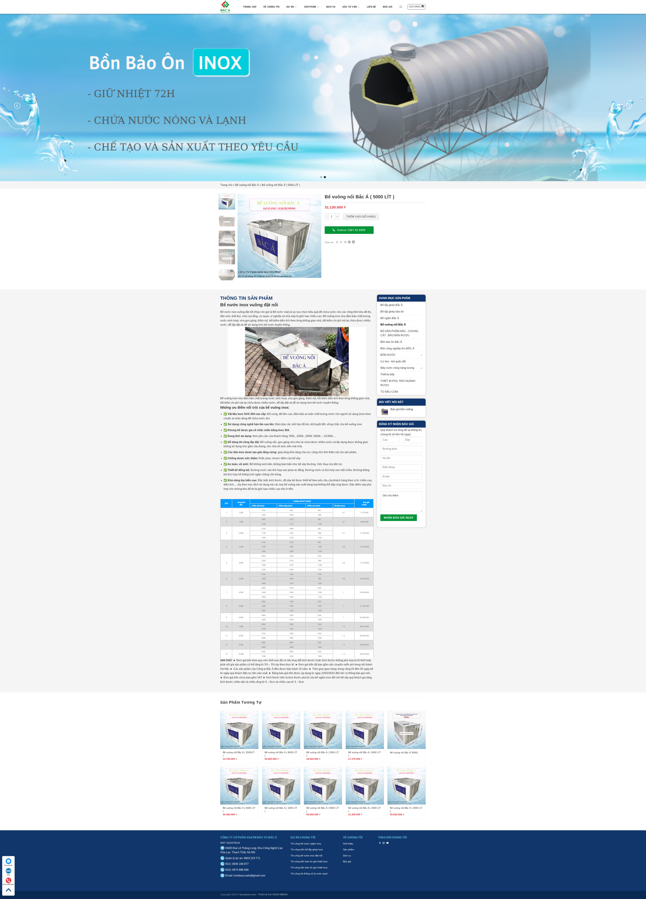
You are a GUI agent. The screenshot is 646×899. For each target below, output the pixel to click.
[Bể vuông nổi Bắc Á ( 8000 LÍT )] (281, 730)
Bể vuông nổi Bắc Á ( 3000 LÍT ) (364, 754)
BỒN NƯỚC (388, 354)
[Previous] (17, 105)
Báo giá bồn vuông (401, 409)
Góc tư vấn (349, 7)
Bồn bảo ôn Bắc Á (391, 341)
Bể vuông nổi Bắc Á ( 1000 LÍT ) (281, 809)
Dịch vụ (330, 7)
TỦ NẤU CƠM (389, 391)
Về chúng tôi (271, 7)
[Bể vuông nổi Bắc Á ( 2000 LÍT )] (365, 785)
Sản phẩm (310, 7)
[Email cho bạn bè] (345, 242)
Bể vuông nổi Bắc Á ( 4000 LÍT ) (406, 809)
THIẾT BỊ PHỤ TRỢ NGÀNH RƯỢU (397, 383)
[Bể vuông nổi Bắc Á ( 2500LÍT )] (239, 730)
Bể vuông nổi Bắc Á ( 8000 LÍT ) (281, 754)
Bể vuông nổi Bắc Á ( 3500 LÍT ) (322, 754)
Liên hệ (371, 7)
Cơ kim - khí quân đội (393, 361)
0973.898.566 (8, 884)
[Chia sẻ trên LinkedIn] (353, 242)
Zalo (8, 875)
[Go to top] (8, 890)
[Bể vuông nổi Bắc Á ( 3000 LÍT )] (365, 730)
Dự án (290, 7)
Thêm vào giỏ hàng (361, 216)
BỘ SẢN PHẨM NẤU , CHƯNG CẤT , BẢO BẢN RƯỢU (399, 333)
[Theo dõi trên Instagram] (383, 843)
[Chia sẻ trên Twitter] (341, 242)
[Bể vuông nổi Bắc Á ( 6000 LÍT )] (239, 785)
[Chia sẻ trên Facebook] (337, 242)
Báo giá (387, 7)
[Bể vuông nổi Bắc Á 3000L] (406, 730)
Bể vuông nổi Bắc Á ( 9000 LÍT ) (322, 809)
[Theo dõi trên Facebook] (380, 843)
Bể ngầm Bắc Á (389, 318)
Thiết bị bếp (387, 374)
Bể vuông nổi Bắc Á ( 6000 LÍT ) (239, 809)
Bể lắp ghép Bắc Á (391, 305)
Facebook (8, 865)
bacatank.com (248, 894)
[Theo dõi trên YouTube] (387, 843)
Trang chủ (249, 7)
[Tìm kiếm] (401, 6)
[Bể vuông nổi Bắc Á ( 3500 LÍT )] (323, 730)
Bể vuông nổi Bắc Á (247, 185)
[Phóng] (242, 273)
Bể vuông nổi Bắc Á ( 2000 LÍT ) (364, 809)
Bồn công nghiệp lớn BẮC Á (397, 348)
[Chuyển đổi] (421, 355)
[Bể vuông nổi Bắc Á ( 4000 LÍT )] (406, 785)
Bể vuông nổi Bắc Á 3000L (404, 752)
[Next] (629, 105)
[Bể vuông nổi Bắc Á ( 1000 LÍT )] (281, 785)
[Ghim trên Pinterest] (349, 242)
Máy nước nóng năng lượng (397, 367)
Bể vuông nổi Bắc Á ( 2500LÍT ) (239, 754)
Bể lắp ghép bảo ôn (392, 311)
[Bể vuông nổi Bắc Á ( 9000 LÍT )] (323, 785)
